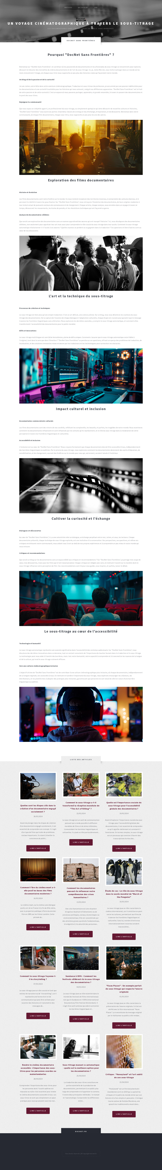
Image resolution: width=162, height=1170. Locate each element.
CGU (95, 7)
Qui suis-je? (83, 7)
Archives (68, 7)
